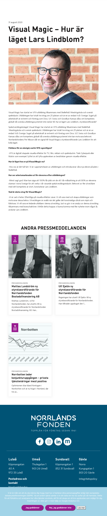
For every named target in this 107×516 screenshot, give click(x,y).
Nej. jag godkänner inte (60, 507)
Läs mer (81, 508)
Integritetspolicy (88, 478)
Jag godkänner (32, 507)
